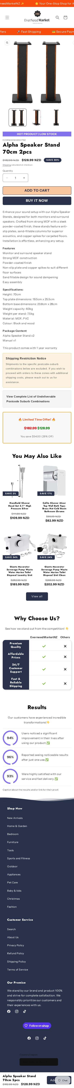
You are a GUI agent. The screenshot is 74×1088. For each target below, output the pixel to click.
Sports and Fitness (18, 858)
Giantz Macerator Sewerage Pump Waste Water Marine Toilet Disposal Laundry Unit (20, 571)
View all (37, 596)
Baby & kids (14, 890)
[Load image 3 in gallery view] (56, 117)
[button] (7, 17)
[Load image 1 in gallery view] (17, 117)
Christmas (13, 898)
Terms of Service (17, 969)
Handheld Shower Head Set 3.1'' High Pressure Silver (19, 506)
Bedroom (12, 834)
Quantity (8, 170)
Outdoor (12, 866)
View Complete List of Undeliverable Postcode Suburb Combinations (31, 399)
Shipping (7, 165)
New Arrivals (15, 818)
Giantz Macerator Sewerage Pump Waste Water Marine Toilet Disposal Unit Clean (54, 571)
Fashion (12, 906)
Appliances (14, 874)
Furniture (12, 842)
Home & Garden (17, 826)
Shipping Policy (16, 961)
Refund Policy (15, 953)
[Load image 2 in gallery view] (37, 117)
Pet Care (12, 882)
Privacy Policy (15, 945)
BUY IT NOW (37, 201)
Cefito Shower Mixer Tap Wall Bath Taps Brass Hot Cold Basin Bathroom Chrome (54, 507)
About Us (13, 937)
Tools (10, 850)
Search (11, 929)
